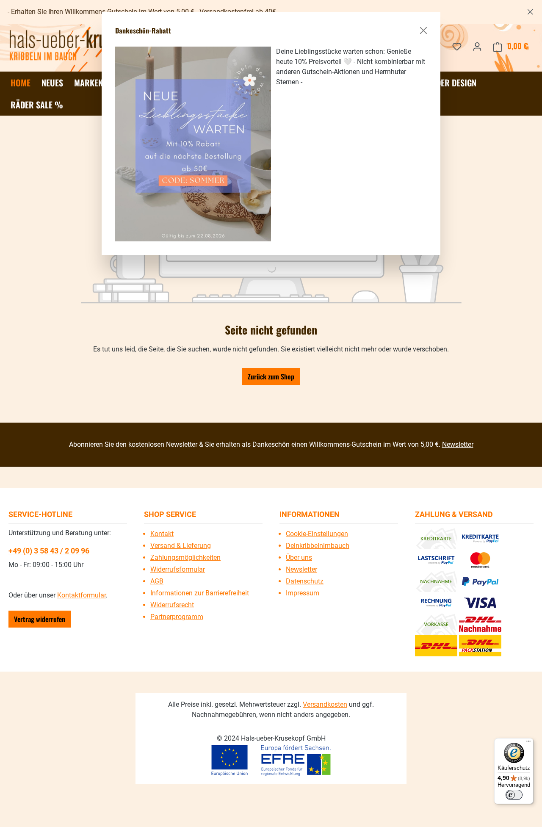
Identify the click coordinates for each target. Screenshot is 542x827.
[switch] (514, 795)
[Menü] (528, 743)
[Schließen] (423, 30)
